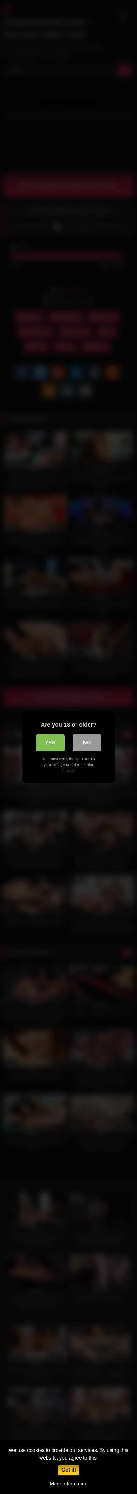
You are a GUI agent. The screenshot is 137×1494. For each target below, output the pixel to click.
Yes (50, 742)
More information (69, 1483)
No (87, 742)
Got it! (68, 1470)
